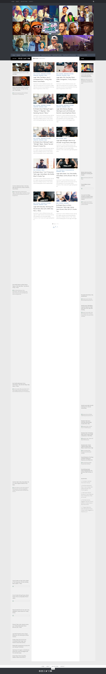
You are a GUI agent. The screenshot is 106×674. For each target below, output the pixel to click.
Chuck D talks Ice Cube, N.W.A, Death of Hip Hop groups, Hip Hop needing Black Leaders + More (21, 582)
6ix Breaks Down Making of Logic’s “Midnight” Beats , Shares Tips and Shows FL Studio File (43, 144)
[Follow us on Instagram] (23, 58)
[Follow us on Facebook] (19, 58)
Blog (34, 73)
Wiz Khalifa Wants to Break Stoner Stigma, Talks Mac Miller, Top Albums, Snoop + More (21, 286)
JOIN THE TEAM (24, 1)
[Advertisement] (87, 542)
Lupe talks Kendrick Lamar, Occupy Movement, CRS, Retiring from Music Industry (21, 635)
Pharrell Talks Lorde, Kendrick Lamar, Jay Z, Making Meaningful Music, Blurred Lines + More (21, 626)
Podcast (18, 55)
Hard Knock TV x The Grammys (69, 55)
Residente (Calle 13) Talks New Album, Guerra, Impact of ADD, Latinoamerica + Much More (87, 434)
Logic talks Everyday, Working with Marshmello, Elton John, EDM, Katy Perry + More (43, 209)
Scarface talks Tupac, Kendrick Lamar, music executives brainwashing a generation (87, 75)
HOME (13, 1)
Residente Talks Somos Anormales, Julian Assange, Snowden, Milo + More (86, 422)
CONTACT (31, 1)
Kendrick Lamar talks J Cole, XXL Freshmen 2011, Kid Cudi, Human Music (87, 407)
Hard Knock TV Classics (46, 55)
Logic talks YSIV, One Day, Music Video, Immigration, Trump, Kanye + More (66, 79)
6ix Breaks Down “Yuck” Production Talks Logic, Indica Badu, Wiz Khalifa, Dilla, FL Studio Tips (43, 174)
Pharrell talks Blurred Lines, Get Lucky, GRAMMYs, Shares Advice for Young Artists (21, 611)
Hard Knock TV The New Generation (66, 170)
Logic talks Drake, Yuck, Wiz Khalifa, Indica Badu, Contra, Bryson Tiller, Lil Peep (66, 175)
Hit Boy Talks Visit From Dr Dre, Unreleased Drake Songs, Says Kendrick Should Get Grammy (19, 641)
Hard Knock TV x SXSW (82, 55)
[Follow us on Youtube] (29, 58)
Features (38, 73)
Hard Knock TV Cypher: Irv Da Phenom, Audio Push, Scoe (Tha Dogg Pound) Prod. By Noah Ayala (21, 651)
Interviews (24, 55)
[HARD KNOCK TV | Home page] (53, 28)
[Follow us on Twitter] (25, 58)
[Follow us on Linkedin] (21, 58)
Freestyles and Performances (34, 55)
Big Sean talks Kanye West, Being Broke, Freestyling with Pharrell (86, 174)
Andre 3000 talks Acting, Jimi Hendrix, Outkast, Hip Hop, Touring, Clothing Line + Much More (21, 89)
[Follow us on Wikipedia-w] (27, 58)
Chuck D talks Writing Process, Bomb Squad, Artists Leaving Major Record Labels (21, 597)
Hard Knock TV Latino (57, 55)
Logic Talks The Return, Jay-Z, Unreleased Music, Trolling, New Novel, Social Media (42, 79)
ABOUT (17, 1)
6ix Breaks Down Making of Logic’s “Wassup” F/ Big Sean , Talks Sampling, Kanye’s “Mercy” (43, 111)
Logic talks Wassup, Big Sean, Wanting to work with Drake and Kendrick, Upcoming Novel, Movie (66, 111)
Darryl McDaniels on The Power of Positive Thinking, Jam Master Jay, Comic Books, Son (87, 459)
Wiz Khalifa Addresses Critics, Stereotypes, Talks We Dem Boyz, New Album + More (21, 385)
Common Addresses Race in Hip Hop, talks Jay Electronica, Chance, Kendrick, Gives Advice (21, 187)
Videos (13, 55)
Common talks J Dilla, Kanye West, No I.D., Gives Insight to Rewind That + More (21, 483)
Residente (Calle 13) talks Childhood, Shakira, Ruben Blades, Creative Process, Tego (87, 446)
